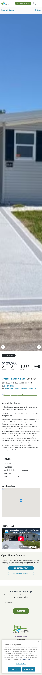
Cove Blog (21, 640)
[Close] (38, 642)
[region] (22, 656)
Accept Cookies (28, 669)
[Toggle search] (34, 3)
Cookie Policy (26, 659)
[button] (21, 501)
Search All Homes (7, 10)
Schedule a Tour (23, 3)
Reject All (14, 669)
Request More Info (21, 573)
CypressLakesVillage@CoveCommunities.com (20, 388)
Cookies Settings (21, 664)
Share (38, 10)
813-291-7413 (9, 386)
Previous (3, 347)
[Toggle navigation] (39, 3)
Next (39, 347)
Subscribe (21, 611)
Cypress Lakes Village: (14, 378)
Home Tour (8, 355)
